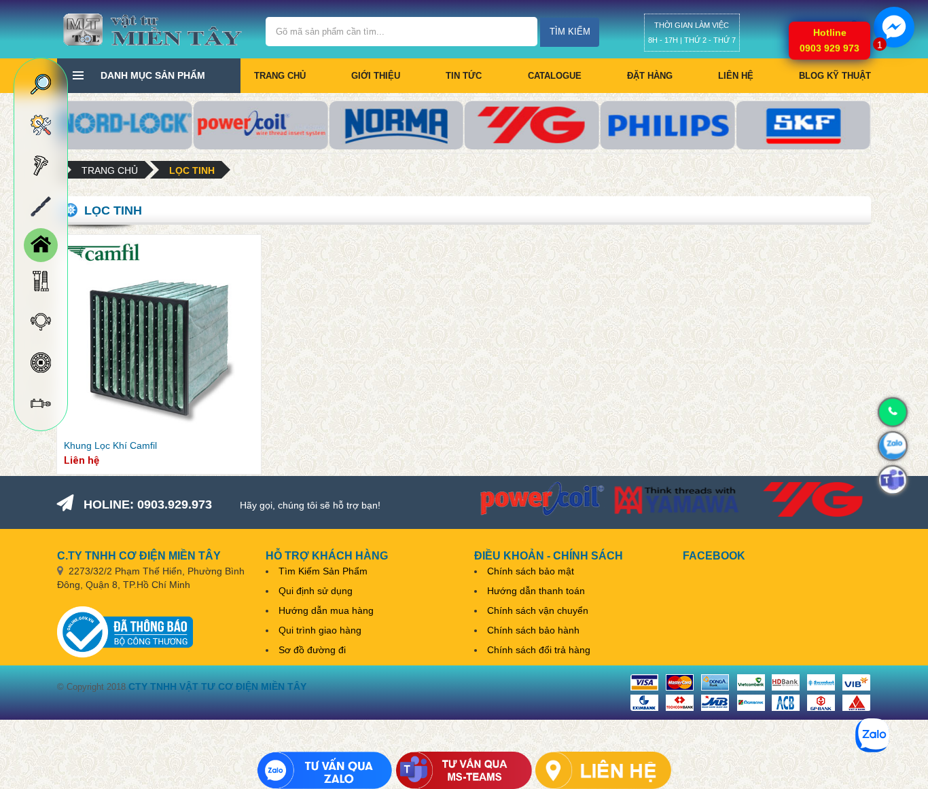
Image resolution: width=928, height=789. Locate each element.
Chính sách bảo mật (530, 571)
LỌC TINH (192, 170)
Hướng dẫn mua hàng (326, 610)
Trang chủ (280, 76)
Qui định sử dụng (316, 590)
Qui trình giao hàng (320, 630)
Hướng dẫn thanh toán (536, 590)
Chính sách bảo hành (533, 630)
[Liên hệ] (603, 770)
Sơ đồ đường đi (312, 649)
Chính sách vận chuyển (537, 610)
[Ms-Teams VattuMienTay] (464, 770)
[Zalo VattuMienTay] (325, 770)
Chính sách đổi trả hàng (538, 649)
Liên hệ (735, 76)
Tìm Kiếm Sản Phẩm (323, 571)
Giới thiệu (375, 76)
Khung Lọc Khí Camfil (110, 445)
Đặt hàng (650, 76)
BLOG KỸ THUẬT (835, 76)
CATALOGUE (555, 76)
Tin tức (464, 76)
